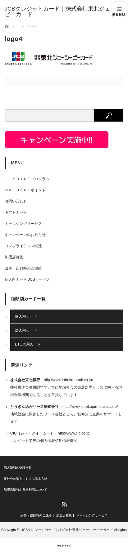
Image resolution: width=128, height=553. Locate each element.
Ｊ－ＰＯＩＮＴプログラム (27, 179)
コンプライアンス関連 (23, 246)
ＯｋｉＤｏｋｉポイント (25, 190)
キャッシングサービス (23, 223)
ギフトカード (16, 212)
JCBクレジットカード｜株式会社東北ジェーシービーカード (67, 530)
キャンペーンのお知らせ (25, 235)
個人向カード (26, 316)
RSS (64, 504)
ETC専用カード (28, 344)
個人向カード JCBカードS (27, 279)
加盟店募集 (14, 257)
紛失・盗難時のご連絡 (23, 268)
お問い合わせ (16, 201)
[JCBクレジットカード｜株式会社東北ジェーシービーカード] (66, 11)
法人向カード (26, 330)
